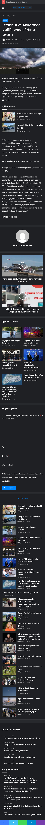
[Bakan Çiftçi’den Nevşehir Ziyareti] (12, 354)
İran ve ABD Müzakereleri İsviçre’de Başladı (31, 365)
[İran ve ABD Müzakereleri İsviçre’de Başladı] (33, 354)
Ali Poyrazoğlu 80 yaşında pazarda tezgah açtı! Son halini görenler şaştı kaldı (29, 636)
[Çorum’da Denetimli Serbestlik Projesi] (9, 680)
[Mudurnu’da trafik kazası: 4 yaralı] (9, 670)
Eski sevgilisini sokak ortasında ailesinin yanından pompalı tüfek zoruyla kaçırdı (28, 603)
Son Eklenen (22, 498)
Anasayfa (7, 16)
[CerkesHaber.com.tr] (22, 7)
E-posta (5, 456)
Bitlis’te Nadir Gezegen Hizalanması (28, 689)
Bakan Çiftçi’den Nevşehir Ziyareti (9, 364)
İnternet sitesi (7, 465)
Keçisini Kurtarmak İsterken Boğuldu (32, 341)
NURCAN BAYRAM (12, 40)
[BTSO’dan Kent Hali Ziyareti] (9, 659)
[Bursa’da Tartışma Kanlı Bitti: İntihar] (9, 648)
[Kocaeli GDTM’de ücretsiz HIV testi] (9, 626)
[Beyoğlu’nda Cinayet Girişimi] (12, 332)
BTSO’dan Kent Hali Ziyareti (30, 656)
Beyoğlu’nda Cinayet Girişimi (16, 2)
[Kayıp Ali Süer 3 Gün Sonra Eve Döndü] (8, 127)
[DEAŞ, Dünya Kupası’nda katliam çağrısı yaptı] (9, 712)
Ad (3, 447)
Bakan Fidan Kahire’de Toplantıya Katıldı (33, 376)
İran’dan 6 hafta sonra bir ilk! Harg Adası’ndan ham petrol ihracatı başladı (9, 391)
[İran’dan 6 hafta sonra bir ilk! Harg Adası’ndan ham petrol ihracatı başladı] (12, 379)
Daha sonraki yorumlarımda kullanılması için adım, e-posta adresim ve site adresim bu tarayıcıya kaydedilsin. (22, 477)
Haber (15, 16)
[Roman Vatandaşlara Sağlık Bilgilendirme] (8, 116)
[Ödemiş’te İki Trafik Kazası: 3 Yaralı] (9, 616)
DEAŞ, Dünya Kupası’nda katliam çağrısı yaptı (28, 710)
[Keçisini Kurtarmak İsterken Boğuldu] (33, 332)
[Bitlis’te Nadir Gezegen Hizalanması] (9, 691)
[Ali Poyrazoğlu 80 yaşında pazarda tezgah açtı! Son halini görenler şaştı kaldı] (9, 637)
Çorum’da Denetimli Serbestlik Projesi (26, 678)
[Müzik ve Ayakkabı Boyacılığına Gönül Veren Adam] (9, 572)
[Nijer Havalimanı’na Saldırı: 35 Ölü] (9, 701)
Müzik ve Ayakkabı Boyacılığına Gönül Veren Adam (28, 572)
